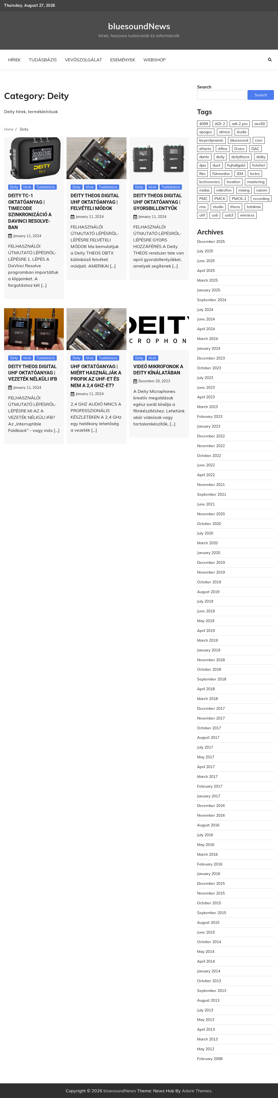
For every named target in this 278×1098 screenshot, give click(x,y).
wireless (247, 215)
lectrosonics (209, 181)
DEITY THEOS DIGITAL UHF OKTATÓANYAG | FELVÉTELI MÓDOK (95, 202)
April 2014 (206, 961)
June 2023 (206, 387)
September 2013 (211, 990)
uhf (202, 215)
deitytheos (240, 156)
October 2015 (209, 902)
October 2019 (209, 582)
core (259, 140)
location (233, 181)
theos (235, 206)
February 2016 (209, 864)
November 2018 (211, 659)
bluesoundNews (139, 26)
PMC (203, 198)
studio (218, 206)
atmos (224, 131)
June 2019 (206, 611)
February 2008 (209, 1058)
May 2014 (205, 951)
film (202, 173)
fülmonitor (221, 173)
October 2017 (209, 727)
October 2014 (209, 941)
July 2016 (205, 834)
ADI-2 (220, 123)
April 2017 (206, 766)
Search (204, 87)
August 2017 (208, 737)
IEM (240, 173)
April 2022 (206, 474)
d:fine (223, 148)
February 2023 (209, 416)
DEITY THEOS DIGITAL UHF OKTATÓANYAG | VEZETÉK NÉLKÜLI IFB (32, 373)
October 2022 (209, 455)
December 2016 (211, 805)
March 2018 (207, 698)
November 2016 (211, 815)
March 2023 (207, 406)
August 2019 (208, 591)
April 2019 (206, 630)
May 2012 (205, 1048)
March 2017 (207, 776)
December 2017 (211, 708)
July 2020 (205, 533)
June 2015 (206, 932)
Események (122, 59)
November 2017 (211, 718)
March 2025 (207, 280)
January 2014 (208, 971)
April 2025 (206, 270)
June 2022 (206, 465)
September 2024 (211, 299)
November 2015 (211, 893)
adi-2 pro (240, 123)
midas (204, 190)
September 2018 (211, 679)
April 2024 (206, 328)
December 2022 (211, 436)
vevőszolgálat (83, 59)
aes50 (259, 123)
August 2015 (208, 922)
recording (261, 198)
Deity (14, 187)
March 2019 (207, 640)
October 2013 (209, 980)
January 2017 (208, 796)
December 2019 (211, 562)
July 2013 (205, 1010)
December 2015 (211, 883)
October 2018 (209, 669)
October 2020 (209, 523)
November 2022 (211, 445)
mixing (243, 190)
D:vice (239, 148)
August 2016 (208, 825)
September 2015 (211, 912)
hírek (14, 59)
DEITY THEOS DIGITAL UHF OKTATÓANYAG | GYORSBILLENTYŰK (157, 202)
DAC (255, 148)
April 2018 (206, 688)
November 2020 (211, 513)
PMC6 (219, 198)
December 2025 (211, 241)
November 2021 (211, 484)
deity (220, 156)
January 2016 (208, 873)
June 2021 (206, 504)
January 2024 (208, 348)
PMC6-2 (239, 198)
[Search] (270, 60)
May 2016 (205, 844)
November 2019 (211, 572)
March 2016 (207, 854)
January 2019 (208, 650)
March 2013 (207, 1039)
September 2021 (211, 494)
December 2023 (211, 358)
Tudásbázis (43, 59)
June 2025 (206, 260)
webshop (154, 59)
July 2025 (205, 251)
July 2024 (205, 309)
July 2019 (205, 601)
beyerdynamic (211, 140)
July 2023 (205, 377)
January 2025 (208, 290)
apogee (205, 131)
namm (261, 190)
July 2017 (205, 747)
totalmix (254, 206)
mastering (255, 181)
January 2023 (208, 426)
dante (204, 156)
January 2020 (208, 552)
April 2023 (206, 396)
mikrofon (224, 190)
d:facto (205, 148)
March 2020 (207, 542)
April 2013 (206, 1029)
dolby (261, 156)
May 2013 (205, 1019)
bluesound (239, 140)
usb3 (229, 215)
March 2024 (207, 338)
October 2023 (209, 367)
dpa (202, 165)
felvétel (258, 165)
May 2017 (205, 757)
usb (215, 215)
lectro (255, 173)
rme (202, 206)
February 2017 (209, 786)
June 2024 (206, 319)
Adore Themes (196, 1090)
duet (216, 165)
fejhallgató (236, 165)
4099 (203, 123)
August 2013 (208, 1000)
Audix (242, 131)
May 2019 (205, 620)
